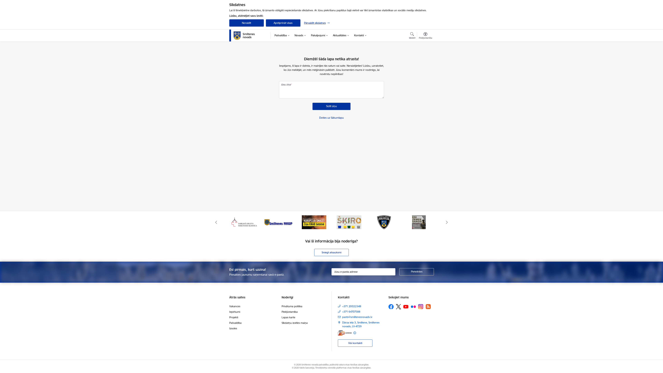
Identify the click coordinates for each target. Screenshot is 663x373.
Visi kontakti (355, 343)
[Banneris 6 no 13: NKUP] (279, 222)
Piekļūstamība (290, 311)
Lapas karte (288, 317)
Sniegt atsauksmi (331, 252)
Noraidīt (246, 23)
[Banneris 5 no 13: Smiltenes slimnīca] (244, 222)
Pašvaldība (235, 322)
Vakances (234, 306)
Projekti (233, 317)
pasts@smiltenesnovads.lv (357, 317)
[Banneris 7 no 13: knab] (314, 222)
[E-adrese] (345, 333)
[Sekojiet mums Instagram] (420, 306)
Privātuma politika (292, 306)
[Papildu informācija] (354, 333)
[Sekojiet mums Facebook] (391, 306)
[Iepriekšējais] (216, 222)
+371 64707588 (351, 311)
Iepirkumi (234, 311)
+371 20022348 (351, 306)
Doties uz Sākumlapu (331, 117)
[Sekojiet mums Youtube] (406, 306)
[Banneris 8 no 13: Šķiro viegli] (349, 222)
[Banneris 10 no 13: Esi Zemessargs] (419, 222)
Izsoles (233, 328)
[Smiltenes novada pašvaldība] (244, 35)
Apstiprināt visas (283, 23)
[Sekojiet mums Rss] (428, 306)
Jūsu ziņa (286, 84)
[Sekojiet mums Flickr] (413, 306)
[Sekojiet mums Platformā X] (398, 306)
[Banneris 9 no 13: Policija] (384, 222)
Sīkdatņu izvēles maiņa (295, 322)
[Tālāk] (447, 222)
